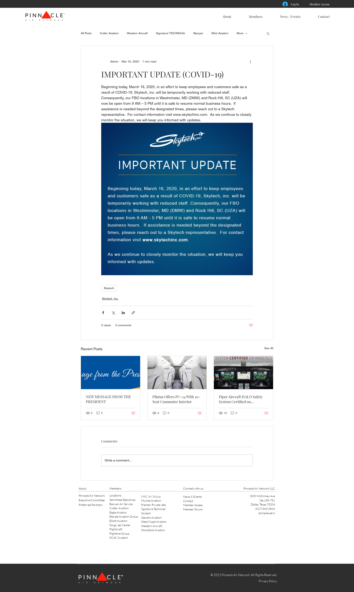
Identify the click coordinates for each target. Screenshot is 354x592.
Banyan (198, 33)
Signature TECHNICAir (170, 33)
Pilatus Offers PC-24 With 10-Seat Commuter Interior (176, 399)
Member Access (193, 505)
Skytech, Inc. (110, 298)
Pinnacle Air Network (92, 495)
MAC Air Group (151, 496)
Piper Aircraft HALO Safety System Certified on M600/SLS (241, 399)
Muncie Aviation (151, 500)
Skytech (109, 288)
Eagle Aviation (118, 512)
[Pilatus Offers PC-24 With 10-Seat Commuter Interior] (177, 372)
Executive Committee (92, 500)
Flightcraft (115, 529)
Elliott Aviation (118, 521)
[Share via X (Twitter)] (113, 313)
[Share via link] (133, 313)
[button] (227, 15)
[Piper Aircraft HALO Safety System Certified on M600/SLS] (243, 372)
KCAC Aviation (118, 537)
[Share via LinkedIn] (123, 313)
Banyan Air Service (121, 504)
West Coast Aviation (154, 521)
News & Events (192, 496)
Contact (188, 501)
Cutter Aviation (109, 33)
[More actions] (250, 61)
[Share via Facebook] (103, 313)
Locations (115, 495)
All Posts (86, 33)
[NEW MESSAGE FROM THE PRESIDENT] (110, 372)
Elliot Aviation (219, 33)
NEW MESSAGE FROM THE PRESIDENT (108, 399)
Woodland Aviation (153, 530)
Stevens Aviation (151, 517)
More (240, 33)
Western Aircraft (137, 33)
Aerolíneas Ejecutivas (122, 499)
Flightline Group (119, 533)
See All (268, 348)
